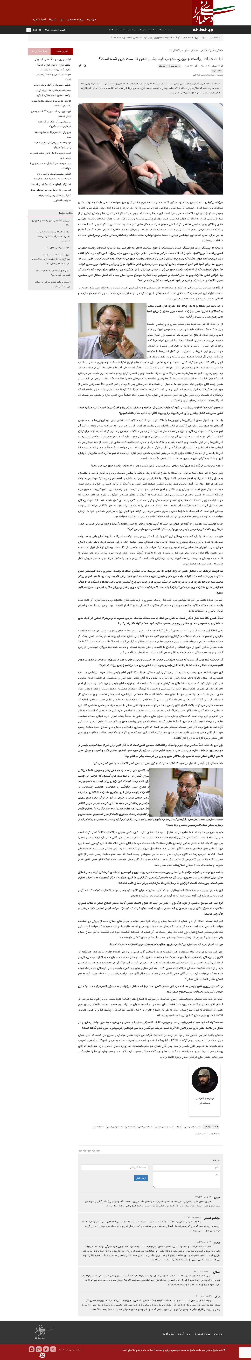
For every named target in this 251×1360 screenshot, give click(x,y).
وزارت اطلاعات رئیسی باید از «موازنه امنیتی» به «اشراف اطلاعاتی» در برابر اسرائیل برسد (54, 236)
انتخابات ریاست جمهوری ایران (121, 1127)
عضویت (142, 30)
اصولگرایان (214, 1134)
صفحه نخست (165, 30)
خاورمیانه (161, 66)
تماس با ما (121, 30)
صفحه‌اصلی (215, 37)
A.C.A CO (63, 1350)
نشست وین (201, 1134)
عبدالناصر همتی (145, 1127)
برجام (178, 1127)
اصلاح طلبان (98, 1127)
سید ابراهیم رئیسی (164, 1127)
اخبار (204, 37)
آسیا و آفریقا (168, 1334)
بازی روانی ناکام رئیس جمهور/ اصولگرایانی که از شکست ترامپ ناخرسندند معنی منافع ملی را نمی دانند (51, 259)
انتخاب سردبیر (217, 70)
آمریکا (181, 1334)
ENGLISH (37, 30)
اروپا (189, 1334)
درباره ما (152, 30)
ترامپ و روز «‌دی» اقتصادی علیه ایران (53, 59)
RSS (111, 30)
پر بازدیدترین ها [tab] (39, 51)
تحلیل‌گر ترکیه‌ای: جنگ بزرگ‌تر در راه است (51, 184)
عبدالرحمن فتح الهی (201, 75)
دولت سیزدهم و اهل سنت (57, 248)
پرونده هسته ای (190, 37)
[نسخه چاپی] (85, 66)
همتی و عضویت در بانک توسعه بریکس (52, 85)
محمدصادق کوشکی (193, 1127)
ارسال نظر (141, 1178)
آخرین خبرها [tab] (62, 51)
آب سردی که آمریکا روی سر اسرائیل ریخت (51, 190)
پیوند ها (132, 30)
